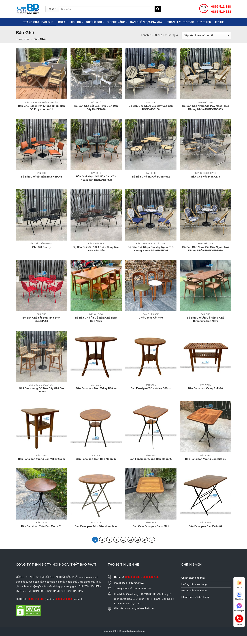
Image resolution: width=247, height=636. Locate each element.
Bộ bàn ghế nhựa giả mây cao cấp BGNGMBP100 (151, 107)
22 (130, 539)
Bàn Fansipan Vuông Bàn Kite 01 (205, 458)
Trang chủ (31, 22)
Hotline (239, 618)
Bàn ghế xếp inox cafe (205, 176)
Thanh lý (174, 22)
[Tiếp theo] (152, 540)
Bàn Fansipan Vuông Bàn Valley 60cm (41, 458)
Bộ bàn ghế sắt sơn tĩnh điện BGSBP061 (41, 319)
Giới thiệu (204, 22)
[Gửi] (158, 9)
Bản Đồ (239, 588)
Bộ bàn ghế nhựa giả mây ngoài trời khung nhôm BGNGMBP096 (205, 249)
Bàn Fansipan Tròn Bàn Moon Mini (96, 526)
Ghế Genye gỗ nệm (151, 317)
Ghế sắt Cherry (41, 247)
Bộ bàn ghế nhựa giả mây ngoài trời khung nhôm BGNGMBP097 (151, 249)
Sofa (61, 22)
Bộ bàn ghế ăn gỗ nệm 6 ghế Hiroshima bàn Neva (205, 319)
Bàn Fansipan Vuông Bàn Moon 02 (150, 458)
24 (144, 539)
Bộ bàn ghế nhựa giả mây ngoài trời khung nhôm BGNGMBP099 (205, 107)
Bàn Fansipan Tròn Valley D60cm (151, 388)
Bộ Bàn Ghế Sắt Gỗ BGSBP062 (151, 176)
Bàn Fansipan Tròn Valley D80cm (96, 388)
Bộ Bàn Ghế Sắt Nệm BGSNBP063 (41, 176)
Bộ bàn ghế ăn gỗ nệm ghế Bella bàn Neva (96, 319)
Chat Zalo (239, 599)
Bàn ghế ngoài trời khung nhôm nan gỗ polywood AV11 (41, 107)
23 (137, 539)
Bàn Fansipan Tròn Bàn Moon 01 (41, 526)
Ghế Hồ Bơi (94, 22)
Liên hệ (219, 22)
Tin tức (188, 22)
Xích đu (75, 22)
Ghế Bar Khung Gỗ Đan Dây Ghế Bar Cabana (41, 390)
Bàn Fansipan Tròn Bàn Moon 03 (96, 458)
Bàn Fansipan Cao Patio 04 (205, 526)
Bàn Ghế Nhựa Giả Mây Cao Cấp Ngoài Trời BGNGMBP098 (96, 178)
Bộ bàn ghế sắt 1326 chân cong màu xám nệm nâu (96, 249)
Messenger (239, 611)
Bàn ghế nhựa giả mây (146, 22)
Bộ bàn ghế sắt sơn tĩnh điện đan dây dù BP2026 (96, 107)
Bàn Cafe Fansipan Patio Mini (151, 526)
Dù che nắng (116, 22)
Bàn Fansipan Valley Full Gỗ (205, 388)
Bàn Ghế (47, 22)
